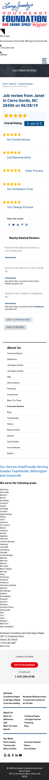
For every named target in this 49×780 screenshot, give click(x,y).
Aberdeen (4, 489)
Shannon (4, 604)
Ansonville (4, 492)
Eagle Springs (6, 514)
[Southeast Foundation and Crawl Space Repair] (24, 14)
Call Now (3, 55)
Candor (3, 506)
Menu (44, 63)
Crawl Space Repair (12, 700)
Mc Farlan (4, 566)
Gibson (3, 528)
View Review (10, 257)
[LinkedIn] (16, 755)
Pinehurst (4, 582)
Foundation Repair (11, 697)
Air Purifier (28, 703)
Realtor (10, 453)
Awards (10, 436)
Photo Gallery (13, 383)
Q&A (9, 377)
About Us (14, 348)
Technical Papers (15, 353)
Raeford (3, 588)
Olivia (2, 574)
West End (4, 624)
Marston (3, 561)
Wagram (3, 621)
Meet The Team (14, 400)
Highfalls (4, 536)
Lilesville (3, 552)
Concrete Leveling (11, 703)
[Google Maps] (9, 755)
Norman (3, 572)
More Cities (5, 646)
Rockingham (5, 596)
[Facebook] (12, 755)
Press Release (13, 447)
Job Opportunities (15, 365)
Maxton (3, 563)
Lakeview (4, 544)
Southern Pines (6, 607)
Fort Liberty (5, 525)
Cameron (4, 503)
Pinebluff (4, 580)
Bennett (3, 495)
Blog (9, 412)
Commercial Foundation (34, 700)
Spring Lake (5, 610)
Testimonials (13, 418)
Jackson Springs (7, 541)
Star (2, 613)
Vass (2, 618)
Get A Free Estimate (24, 665)
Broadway (4, 500)
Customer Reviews (15, 406)
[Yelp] (5, 755)
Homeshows (12, 394)
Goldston (4, 530)
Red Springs (5, 591)
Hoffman (4, 539)
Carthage (4, 509)
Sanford (3, 602)
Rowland (3, 599)
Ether (2, 520)
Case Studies (13, 442)
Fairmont (4, 522)
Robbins (3, 593)
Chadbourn (39, 307)
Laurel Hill (4, 547)
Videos (10, 424)
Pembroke (4, 577)
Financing (11, 389)
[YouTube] (20, 755)
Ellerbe (3, 517)
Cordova (3, 511)
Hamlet (3, 533)
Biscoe (3, 498)
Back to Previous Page (18, 320)
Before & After (13, 430)
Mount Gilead (5, 569)
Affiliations (12, 359)
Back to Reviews (15, 327)
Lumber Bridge (6, 555)
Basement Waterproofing (34, 697)
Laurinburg (4, 550)
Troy (2, 615)
